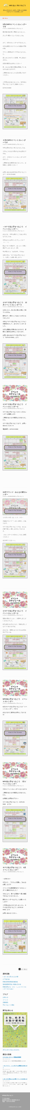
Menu (6, 18)
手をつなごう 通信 (8, 1005)
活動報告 (5, 1002)
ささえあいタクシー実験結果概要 (12, 1057)
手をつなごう (20, 28)
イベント (5, 1000)
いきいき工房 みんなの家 (10, 976)
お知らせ (5, 997)
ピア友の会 (6, 979)
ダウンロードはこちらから (11, 1049)
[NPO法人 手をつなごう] (15, 5)
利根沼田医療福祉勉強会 (10, 982)
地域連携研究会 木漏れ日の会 (12, 984)
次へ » (25, 969)
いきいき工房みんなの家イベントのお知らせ (15, 1079)
